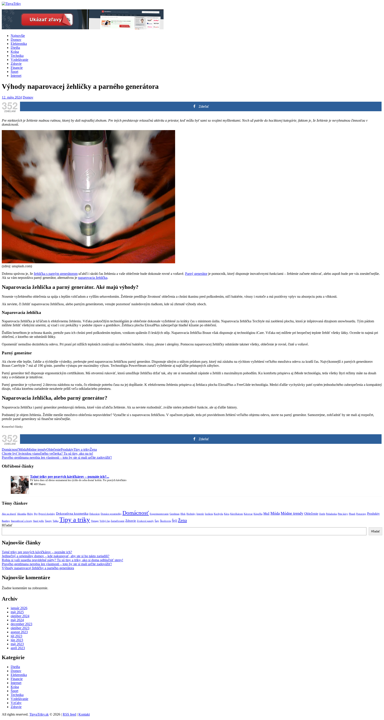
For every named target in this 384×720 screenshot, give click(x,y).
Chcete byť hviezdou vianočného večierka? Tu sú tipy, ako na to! (47, 453)
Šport (14, 71)
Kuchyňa (218, 514)
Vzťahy (16, 703)
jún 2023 (17, 640)
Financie (17, 67)
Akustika (21, 514)
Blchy (30, 514)
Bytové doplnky (46, 514)
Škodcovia (165, 521)
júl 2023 (16, 636)
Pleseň (352, 514)
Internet (16, 75)
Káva (226, 514)
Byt (36, 514)
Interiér (200, 514)
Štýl (174, 520)
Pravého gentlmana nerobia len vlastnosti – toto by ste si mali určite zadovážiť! (57, 457)
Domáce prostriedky (111, 514)
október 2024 (20, 616)
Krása (15, 52)
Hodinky (191, 514)
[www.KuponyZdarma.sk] (83, 28)
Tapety (48, 521)
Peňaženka (331, 514)
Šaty (157, 521)
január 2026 (19, 608)
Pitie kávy (343, 514)
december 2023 (21, 624)
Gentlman (175, 514)
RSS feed (69, 714)
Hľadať (7, 525)
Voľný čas (105, 521)
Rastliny (6, 521)
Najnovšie (18, 36)
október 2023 (20, 628)
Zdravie (16, 63)
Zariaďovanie (117, 521)
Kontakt (84, 714)
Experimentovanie (159, 514)
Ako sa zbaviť (9, 514)
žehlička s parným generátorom (56, 274)
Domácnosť (10, 449)
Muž (266, 513)
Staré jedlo (38, 521)
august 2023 (19, 632)
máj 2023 (17, 644)
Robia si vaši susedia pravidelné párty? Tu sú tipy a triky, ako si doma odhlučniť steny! (62, 560)
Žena (93, 449)
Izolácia (209, 514)
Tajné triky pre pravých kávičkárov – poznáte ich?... (69, 476)
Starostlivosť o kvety (21, 521)
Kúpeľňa (258, 514)
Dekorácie (94, 514)
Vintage (95, 521)
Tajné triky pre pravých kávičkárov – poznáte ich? (37, 552)
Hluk (183, 514)
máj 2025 (17, 612)
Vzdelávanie (19, 59)
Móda (22, 449)
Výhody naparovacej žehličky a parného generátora (38, 568)
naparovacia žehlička (92, 278)
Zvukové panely (145, 521)
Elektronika (19, 44)
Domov (16, 40)
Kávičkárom (236, 514)
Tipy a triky (82, 449)
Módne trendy (36, 449)
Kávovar (248, 514)
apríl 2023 (18, 648)
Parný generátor (196, 274)
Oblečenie (53, 449)
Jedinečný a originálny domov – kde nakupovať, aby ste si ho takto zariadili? (55, 556)
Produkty (67, 449)
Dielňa (15, 48)
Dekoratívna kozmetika (72, 513)
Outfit (322, 514)
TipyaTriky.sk (39, 714)
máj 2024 (17, 620)
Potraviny (361, 514)
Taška (55, 521)
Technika (17, 56)
